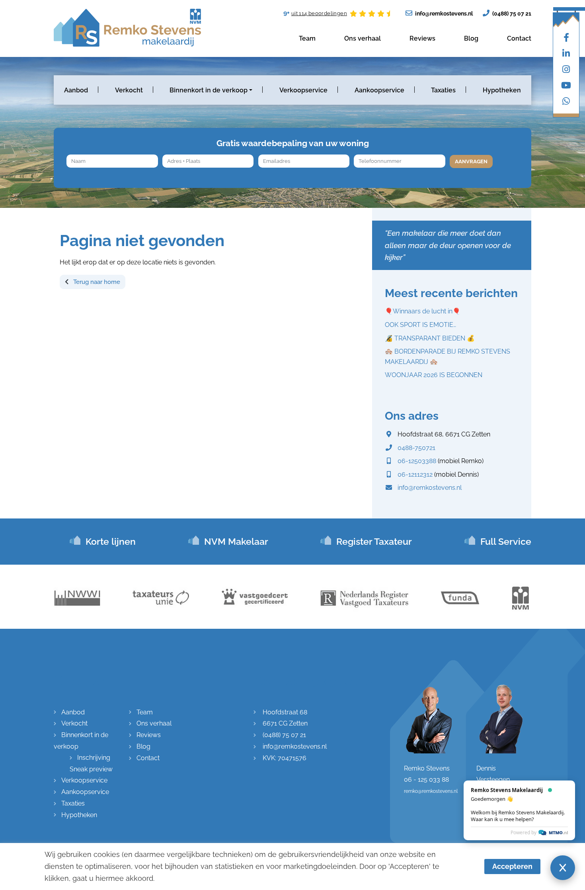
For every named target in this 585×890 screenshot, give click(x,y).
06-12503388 (417, 461)
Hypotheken (502, 90)
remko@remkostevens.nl (431, 791)
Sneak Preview (549, 832)
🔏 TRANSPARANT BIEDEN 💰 (430, 338)
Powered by (523, 789)
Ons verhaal (362, 38)
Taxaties (443, 90)
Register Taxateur (374, 541)
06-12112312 (415, 474)
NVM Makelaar (236, 541)
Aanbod (76, 90)
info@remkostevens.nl (443, 13)
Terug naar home (96, 282)
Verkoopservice (303, 90)
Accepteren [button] (512, 866)
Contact (519, 38)
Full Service (505, 541)
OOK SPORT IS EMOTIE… (420, 325)
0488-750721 (416, 448)
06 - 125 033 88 (426, 779)
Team (307, 38)
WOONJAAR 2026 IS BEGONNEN (433, 375)
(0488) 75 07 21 (511, 13)
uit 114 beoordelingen (319, 13)
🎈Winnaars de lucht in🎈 (422, 311)
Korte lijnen (111, 541)
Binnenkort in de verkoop (209, 90)
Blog (471, 38)
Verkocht (129, 90)
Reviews (422, 38)
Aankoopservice (379, 90)
